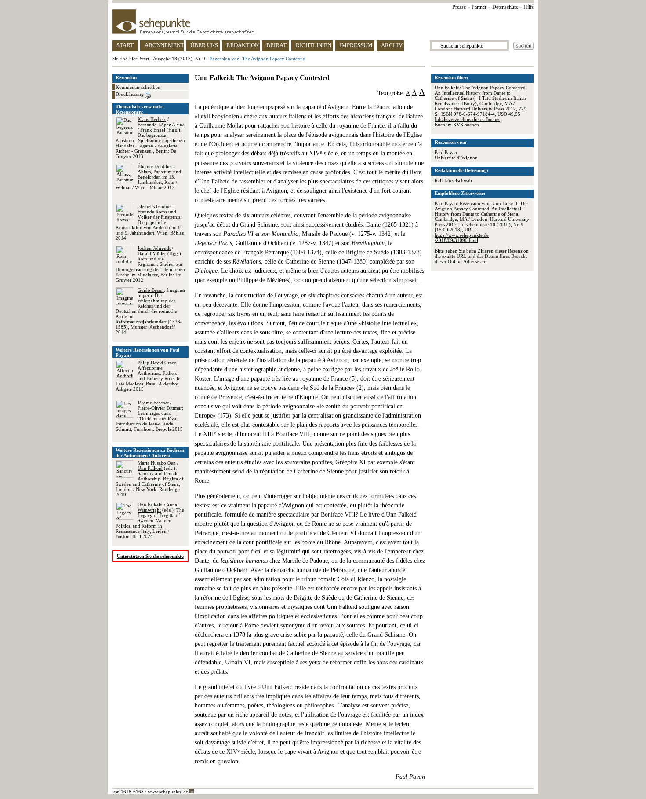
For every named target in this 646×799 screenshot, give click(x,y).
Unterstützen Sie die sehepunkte (150, 556)
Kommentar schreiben (138, 87)
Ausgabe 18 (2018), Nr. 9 (179, 58)
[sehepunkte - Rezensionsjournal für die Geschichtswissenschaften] (323, 21)
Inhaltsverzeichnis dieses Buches (467, 119)
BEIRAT (276, 45)
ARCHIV (392, 45)
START (125, 45)
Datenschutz (505, 7)
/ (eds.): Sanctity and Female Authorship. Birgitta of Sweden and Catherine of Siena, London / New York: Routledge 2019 (150, 478)
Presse (459, 7)
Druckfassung (130, 94)
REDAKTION (242, 45)
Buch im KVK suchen (457, 124)
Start (144, 58)
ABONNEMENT (164, 45)
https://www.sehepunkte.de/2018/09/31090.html (462, 237)
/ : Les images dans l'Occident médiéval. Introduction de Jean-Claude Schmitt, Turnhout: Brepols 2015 (149, 416)
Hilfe (528, 7)
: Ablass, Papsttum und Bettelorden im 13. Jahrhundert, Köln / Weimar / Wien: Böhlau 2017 (148, 177)
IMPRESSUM (356, 45)
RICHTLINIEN (313, 45)
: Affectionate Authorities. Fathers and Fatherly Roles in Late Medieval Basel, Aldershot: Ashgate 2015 (148, 376)
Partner (479, 7)
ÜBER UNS (204, 45)
